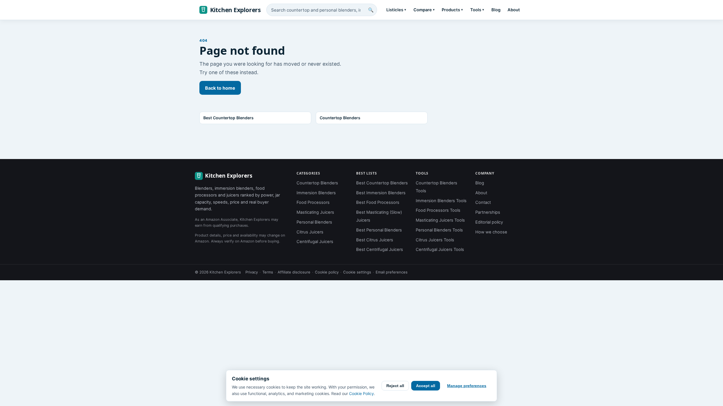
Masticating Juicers (315, 212)
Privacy (251, 272)
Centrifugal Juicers (315, 241)
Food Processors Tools (438, 210)
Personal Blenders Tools (439, 230)
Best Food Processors (377, 202)
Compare (424, 9)
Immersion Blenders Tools (441, 200)
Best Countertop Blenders (382, 183)
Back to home (220, 88)
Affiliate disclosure (294, 272)
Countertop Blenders (317, 183)
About (514, 9)
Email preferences (392, 272)
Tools (477, 9)
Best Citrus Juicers (374, 239)
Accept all (425, 385)
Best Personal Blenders (379, 230)
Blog (495, 9)
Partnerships (487, 212)
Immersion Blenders (316, 192)
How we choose (491, 232)
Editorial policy (489, 222)
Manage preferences (466, 385)
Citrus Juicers (310, 232)
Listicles (396, 9)
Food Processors (313, 202)
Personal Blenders (314, 222)
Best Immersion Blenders (381, 192)
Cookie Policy (361, 393)
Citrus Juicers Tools (435, 239)
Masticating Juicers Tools (440, 220)
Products (452, 9)
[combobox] (321, 10)
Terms (267, 272)
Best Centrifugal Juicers (379, 249)
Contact (483, 202)
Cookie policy (327, 272)
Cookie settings (357, 272)
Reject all (395, 385)
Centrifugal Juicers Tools (440, 249)
